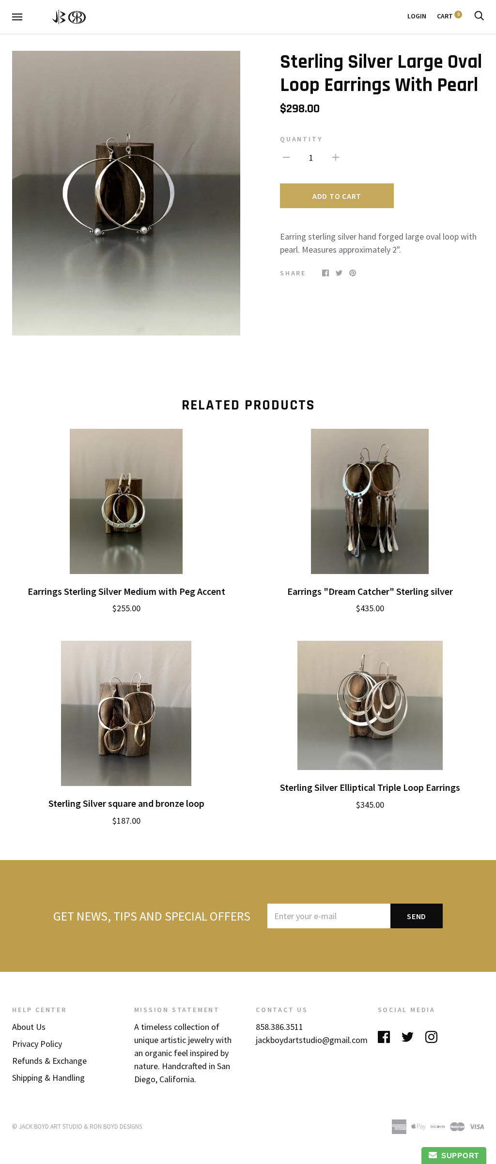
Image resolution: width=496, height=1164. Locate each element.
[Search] (479, 16)
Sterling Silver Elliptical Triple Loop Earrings (370, 787)
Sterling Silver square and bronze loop (126, 803)
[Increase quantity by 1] (335, 156)
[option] (126, 193)
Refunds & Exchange (49, 1060)
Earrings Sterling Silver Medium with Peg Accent (126, 591)
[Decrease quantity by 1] (286, 156)
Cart (448, 16)
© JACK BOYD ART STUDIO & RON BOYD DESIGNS (77, 1126)
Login (416, 16)
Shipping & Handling (48, 1077)
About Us (29, 1026)
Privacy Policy (37, 1043)
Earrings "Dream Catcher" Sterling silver (370, 591)
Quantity (301, 139)
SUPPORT (458, 1155)
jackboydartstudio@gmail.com (312, 1039)
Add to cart (336, 196)
